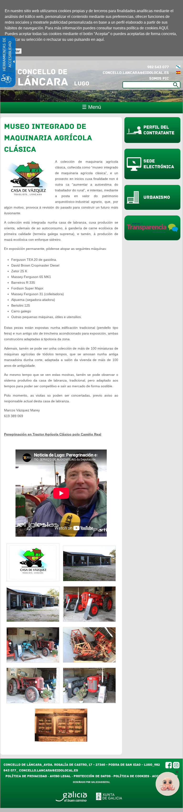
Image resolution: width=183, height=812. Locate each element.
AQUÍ (163, 28)
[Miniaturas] (61, 741)
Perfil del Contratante (158, 130)
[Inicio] (46, 75)
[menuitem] (178, 67)
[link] (178, 72)
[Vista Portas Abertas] (32, 621)
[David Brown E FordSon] (32, 702)
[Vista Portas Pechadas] (89, 580)
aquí (100, 39)
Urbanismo (156, 197)
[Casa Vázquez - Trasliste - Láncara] (32, 580)
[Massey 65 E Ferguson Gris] (89, 702)
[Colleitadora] (89, 661)
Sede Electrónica (158, 164)
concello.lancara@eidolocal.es (136, 72)
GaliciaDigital (100, 782)
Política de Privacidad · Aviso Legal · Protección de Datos (58, 776)
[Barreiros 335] (89, 621)
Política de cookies (131, 776)
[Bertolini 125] (32, 661)
